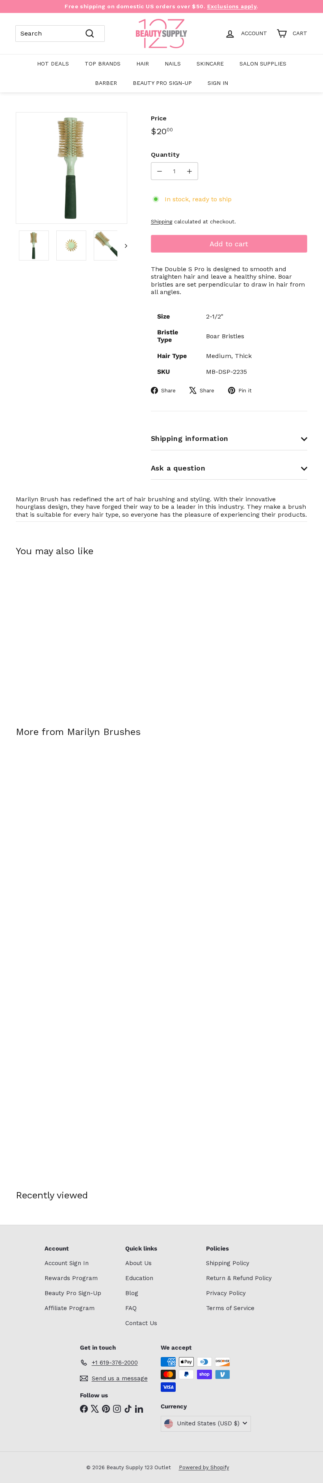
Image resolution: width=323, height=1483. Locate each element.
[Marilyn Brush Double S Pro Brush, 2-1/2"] (37, 635)
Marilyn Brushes (104, 731)
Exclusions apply (232, 6)
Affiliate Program (70, 1308)
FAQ (131, 1308)
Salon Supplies (262, 63)
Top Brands (103, 63)
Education (139, 1278)
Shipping (161, 221)
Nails (173, 63)
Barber (106, 83)
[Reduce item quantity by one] (160, 171)
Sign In (218, 83)
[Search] (90, 33)
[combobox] (60, 33)
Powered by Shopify (204, 1467)
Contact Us (141, 1323)
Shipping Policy (227, 1263)
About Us (138, 1263)
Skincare (210, 63)
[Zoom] (71, 167)
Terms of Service (230, 1308)
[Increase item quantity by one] (189, 171)
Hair (142, 63)
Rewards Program (71, 1278)
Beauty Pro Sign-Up (162, 83)
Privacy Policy (226, 1293)
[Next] (122, 245)
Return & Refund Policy (239, 1278)
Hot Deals (53, 63)
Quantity (165, 154)
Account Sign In (67, 1263)
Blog (131, 1293)
